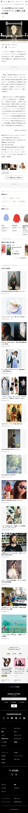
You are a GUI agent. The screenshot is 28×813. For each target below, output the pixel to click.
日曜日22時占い (5, 738)
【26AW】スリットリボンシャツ (6, 228)
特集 (9, 1)
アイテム (3, 788)
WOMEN (14, 702)
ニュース (5, 1)
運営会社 (3, 762)
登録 (14, 705)
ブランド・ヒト (22, 1)
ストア (17, 1)
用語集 (15, 742)
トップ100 (3, 742)
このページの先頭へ (15, 686)
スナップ (3, 745)
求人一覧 (12, 242)
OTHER (22, 702)
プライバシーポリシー (19, 755)
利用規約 (16, 752)
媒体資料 (3, 759)
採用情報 (3, 755)
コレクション (17, 728)
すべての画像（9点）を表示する (14, 177)
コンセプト (16, 788)
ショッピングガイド (5, 798)
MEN (6, 702)
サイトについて (4, 752)
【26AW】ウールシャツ (16, 228)
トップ (2, 4)
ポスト (15, 731)
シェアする (13, 47)
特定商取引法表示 (18, 801)
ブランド (3, 784)
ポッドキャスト (17, 738)
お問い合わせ (17, 759)
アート (11, 4)
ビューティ (12, 1)
